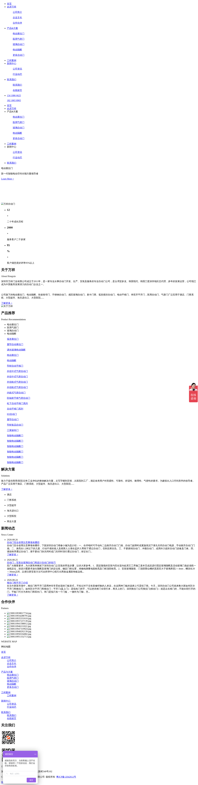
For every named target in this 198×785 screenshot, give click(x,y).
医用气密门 (18, 39)
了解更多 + (6, 303)
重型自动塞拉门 (15, 344)
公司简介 (17, 12)
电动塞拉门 (18, 33)
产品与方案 (7, 672)
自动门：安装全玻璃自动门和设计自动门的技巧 (31, 562)
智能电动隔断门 (15, 435)
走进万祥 (11, 7)
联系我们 (11, 79)
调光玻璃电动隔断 (16, 350)
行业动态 (17, 74)
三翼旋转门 (13, 430)
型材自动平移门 (15, 366)
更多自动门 (18, 55)
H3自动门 (12, 414)
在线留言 (17, 90)
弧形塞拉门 (13, 339)
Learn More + (7, 179)
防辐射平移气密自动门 (18, 398)
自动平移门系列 (15, 409)
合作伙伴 (17, 23)
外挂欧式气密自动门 (17, 382)
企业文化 (17, 17)
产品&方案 (12, 28)
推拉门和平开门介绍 (17, 582)
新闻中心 (11, 63)
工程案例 (11, 60)
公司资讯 (17, 69)
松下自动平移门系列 (17, 403)
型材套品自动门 (15, 425)
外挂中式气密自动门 (17, 371)
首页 (9, 3)
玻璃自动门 (18, 44)
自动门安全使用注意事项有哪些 (23, 542)
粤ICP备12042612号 (66, 777)
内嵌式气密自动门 (16, 392)
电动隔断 (17, 49)
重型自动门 (13, 419)
